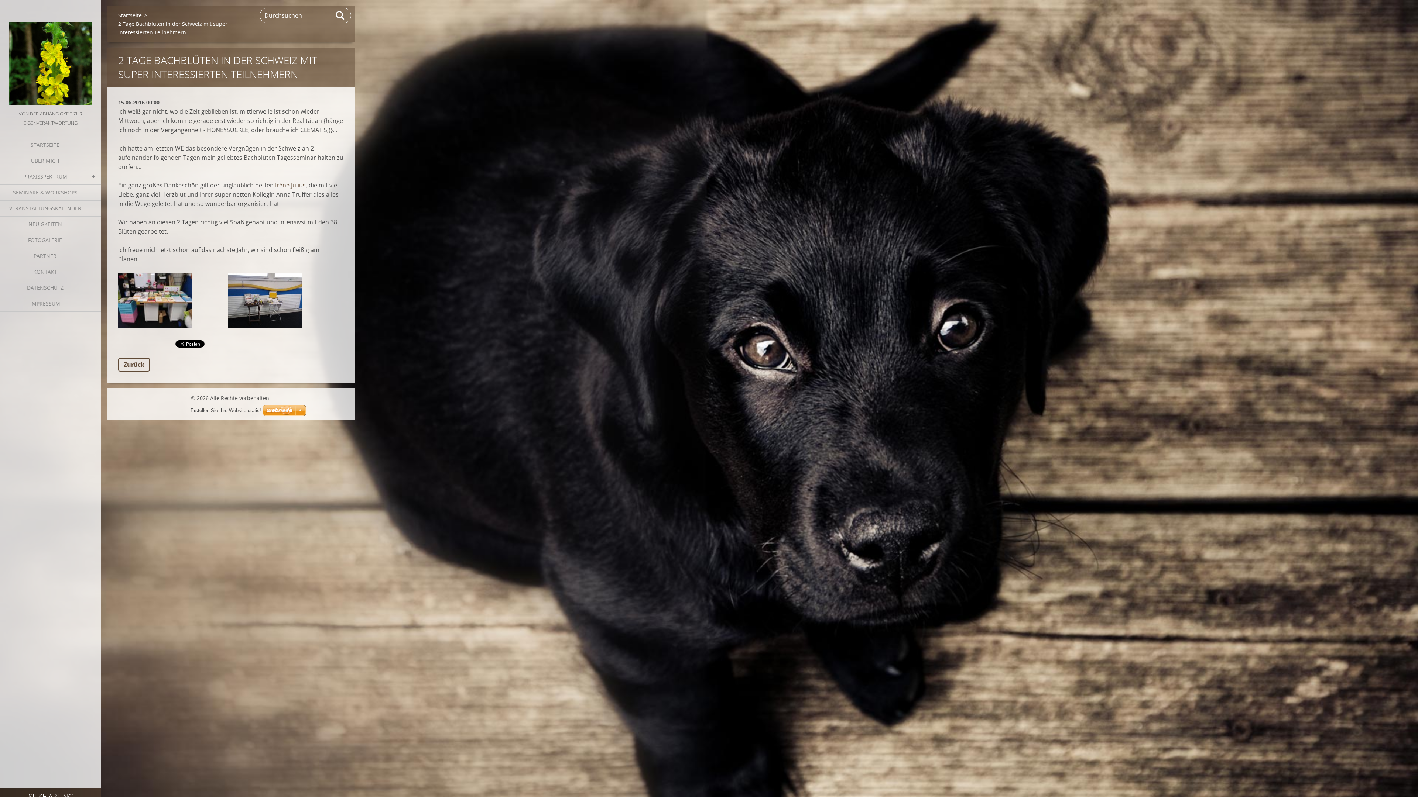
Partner (45, 255)
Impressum (45, 303)
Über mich (45, 160)
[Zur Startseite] (50, 54)
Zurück (134, 364)
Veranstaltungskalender (45, 208)
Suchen (340, 15)
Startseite (45, 144)
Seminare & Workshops (45, 192)
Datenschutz (45, 287)
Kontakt (45, 271)
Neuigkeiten (45, 224)
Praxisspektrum (45, 176)
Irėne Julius (290, 185)
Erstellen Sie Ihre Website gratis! (226, 410)
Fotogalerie (45, 240)
